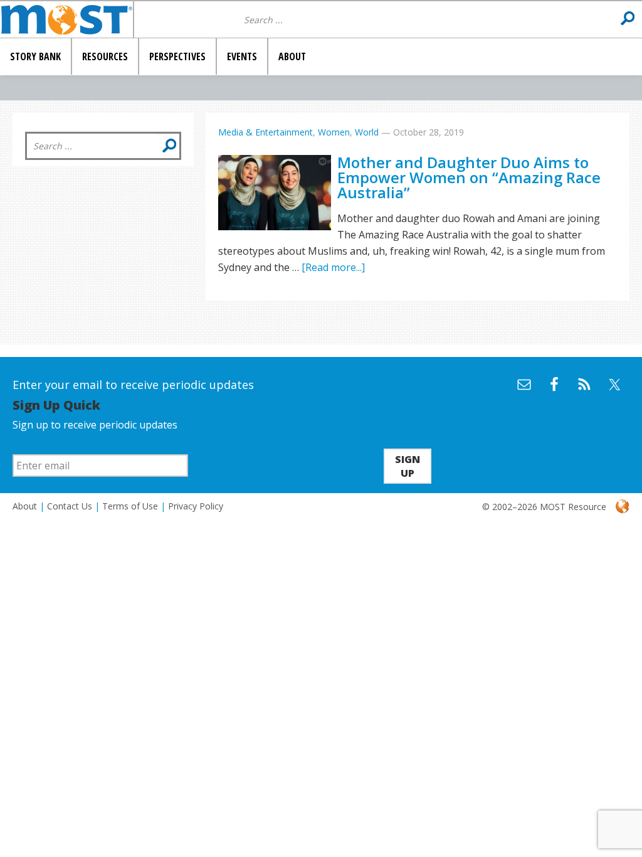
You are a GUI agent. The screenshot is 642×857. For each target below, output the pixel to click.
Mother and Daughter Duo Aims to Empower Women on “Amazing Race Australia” (469, 177)
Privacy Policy (195, 506)
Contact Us (69, 506)
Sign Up (407, 466)
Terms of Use (130, 506)
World (367, 132)
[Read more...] (333, 267)
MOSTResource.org (66, 19)
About (25, 506)
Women (334, 132)
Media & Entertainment (265, 132)
